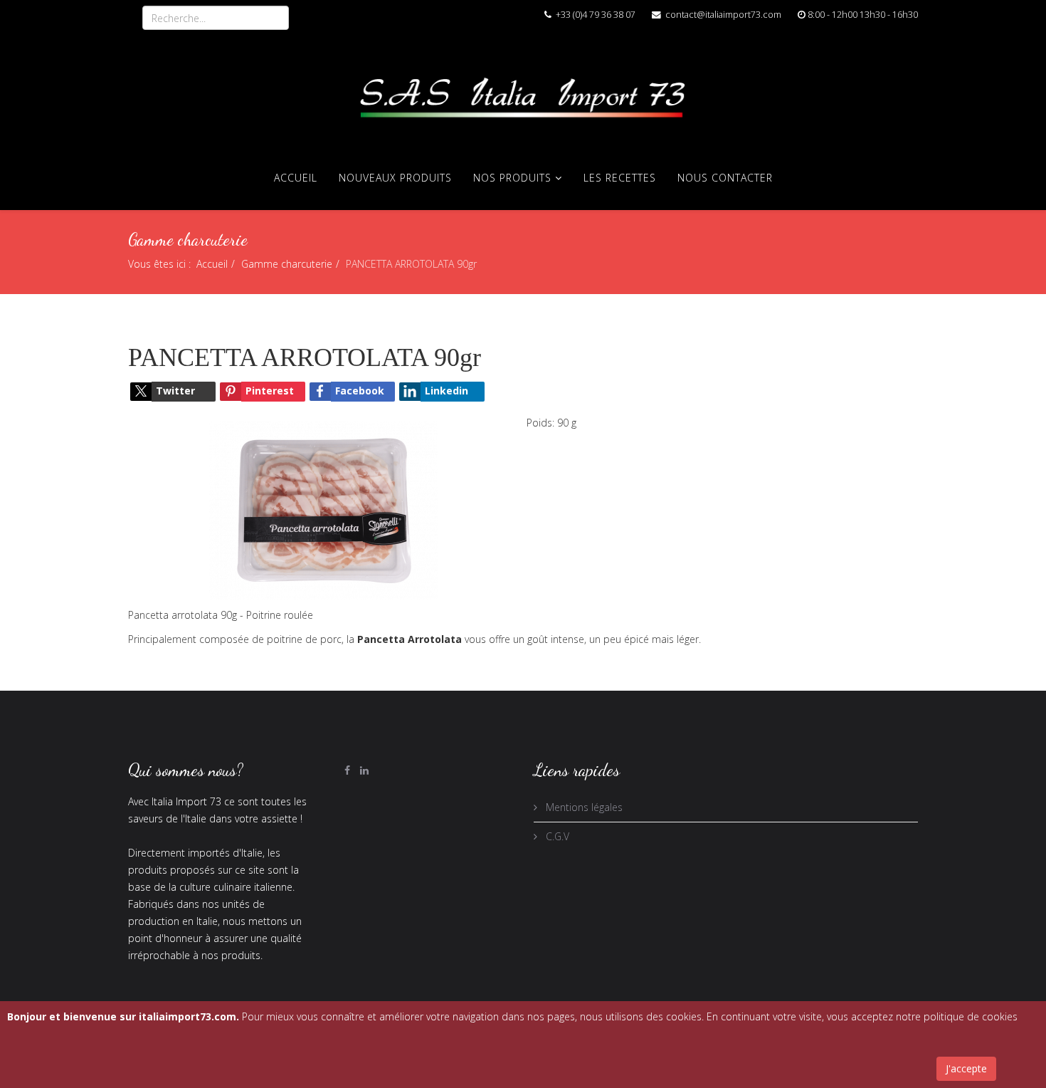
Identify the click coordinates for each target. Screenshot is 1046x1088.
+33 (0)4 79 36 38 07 (595, 15)
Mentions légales (583, 807)
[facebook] (347, 770)
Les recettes (619, 177)
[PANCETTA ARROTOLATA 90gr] (323, 509)
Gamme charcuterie (286, 264)
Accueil (295, 177)
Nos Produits (512, 177)
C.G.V (556, 836)
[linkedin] (364, 770)
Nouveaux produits (395, 177)
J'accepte (966, 1068)
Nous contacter (725, 177)
